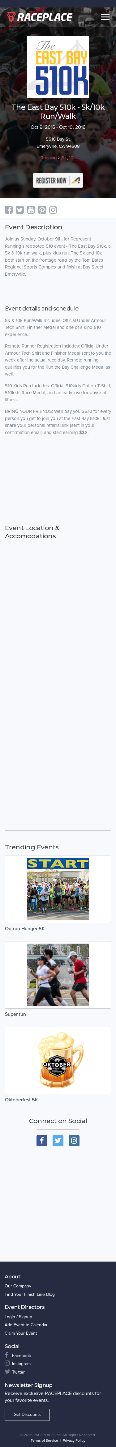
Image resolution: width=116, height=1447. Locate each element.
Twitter (18, 1372)
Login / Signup (18, 1316)
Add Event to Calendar (26, 1325)
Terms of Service (44, 1440)
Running (49, 158)
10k (72, 158)
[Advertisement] (58, 480)
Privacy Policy (74, 1440)
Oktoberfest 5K (21, 1100)
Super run (15, 1014)
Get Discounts (27, 1414)
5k (64, 158)
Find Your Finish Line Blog (30, 1294)
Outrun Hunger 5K (25, 929)
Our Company (18, 1286)
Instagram (21, 1363)
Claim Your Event (21, 1333)
